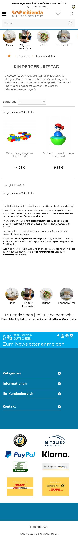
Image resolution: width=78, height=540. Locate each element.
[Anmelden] (71, 13)
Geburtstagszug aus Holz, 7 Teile (19, 155)
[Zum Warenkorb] (64, 14)
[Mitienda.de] (27, 13)
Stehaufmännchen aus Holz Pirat (58, 155)
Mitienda (13, 315)
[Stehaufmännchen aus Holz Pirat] (58, 133)
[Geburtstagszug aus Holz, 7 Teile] (19, 133)
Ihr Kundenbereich (18, 393)
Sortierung (10, 102)
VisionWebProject (47, 534)
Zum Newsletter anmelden (34, 344)
